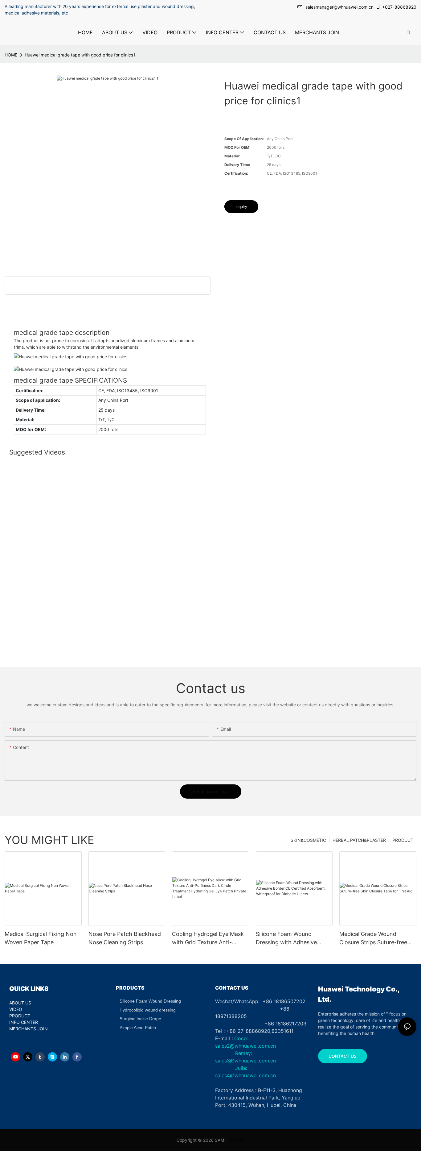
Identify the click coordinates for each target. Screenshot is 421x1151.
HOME (11, 54)
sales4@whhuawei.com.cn (246, 1075)
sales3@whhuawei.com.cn (245, 1061)
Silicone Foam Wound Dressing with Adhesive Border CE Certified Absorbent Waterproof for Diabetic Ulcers (290, 938)
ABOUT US (20, 1002)
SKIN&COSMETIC (308, 840)
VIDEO (15, 1009)
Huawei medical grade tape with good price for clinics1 (80, 54)
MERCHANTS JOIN (28, 1028)
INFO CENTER (23, 1022)
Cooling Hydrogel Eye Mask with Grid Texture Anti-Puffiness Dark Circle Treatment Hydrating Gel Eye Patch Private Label (210, 938)
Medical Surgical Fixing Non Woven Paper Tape (41, 938)
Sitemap (236, 1140)
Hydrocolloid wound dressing (148, 1010)
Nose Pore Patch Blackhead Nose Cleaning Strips (124, 938)
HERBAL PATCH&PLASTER (359, 840)
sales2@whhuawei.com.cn (245, 1046)
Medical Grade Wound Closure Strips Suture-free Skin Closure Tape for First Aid (374, 938)
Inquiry (241, 206)
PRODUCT (402, 840)
